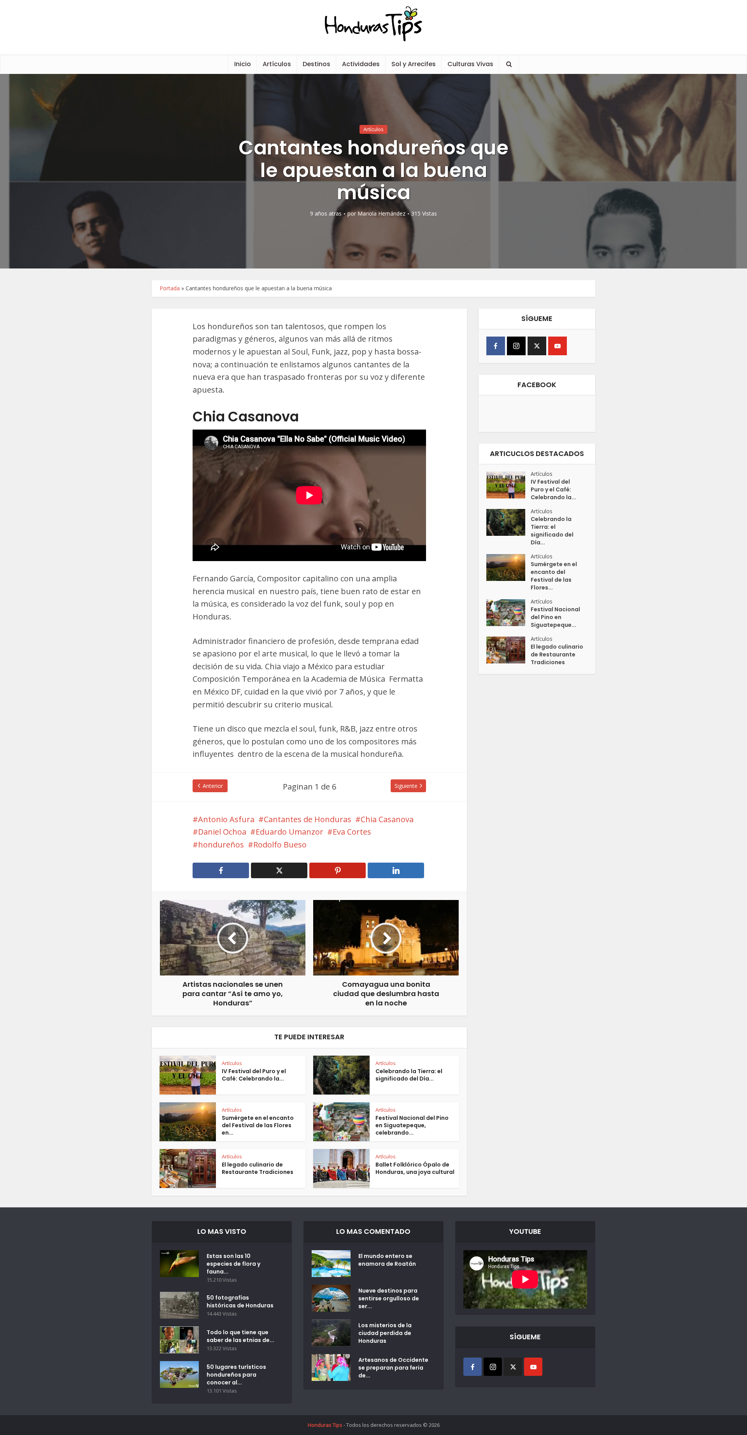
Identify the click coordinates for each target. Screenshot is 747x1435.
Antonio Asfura (226, 819)
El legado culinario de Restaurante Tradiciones (257, 1168)
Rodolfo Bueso (280, 844)
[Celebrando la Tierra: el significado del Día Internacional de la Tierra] (508, 522)
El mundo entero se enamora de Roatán (387, 1260)
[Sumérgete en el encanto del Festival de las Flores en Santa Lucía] (508, 567)
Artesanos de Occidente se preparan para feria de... (393, 1367)
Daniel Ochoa (222, 831)
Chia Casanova (387, 819)
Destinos (316, 64)
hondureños (221, 844)
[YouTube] (557, 346)
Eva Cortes (352, 831)
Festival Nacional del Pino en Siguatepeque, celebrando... (412, 1125)
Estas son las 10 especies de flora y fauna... (233, 1263)
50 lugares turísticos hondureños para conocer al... (236, 1374)
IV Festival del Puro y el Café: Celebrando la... (254, 1074)
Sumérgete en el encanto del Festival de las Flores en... (258, 1125)
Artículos (277, 64)
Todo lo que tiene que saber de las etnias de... (240, 1336)
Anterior (213, 785)
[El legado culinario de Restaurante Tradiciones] (508, 650)
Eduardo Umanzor (289, 831)
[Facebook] (495, 346)
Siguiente (406, 785)
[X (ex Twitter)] (537, 346)
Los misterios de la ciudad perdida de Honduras (385, 1333)
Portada (170, 288)
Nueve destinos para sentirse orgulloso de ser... (388, 1298)
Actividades (361, 64)
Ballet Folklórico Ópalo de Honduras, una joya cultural (414, 1168)
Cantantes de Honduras (307, 819)
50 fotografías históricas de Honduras (241, 1301)
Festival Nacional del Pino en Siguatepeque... (555, 617)
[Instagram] (516, 346)
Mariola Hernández (381, 213)
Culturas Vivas (470, 64)
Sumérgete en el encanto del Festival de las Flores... (554, 575)
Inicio (242, 64)
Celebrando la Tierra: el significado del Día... (408, 1074)
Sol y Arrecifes (413, 64)
